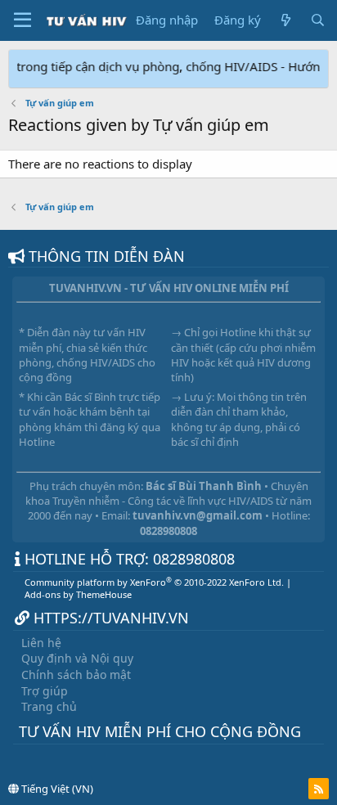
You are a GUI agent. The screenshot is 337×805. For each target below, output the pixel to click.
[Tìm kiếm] (318, 20)
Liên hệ (41, 642)
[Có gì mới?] (285, 20)
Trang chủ (49, 706)
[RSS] (318, 788)
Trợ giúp (44, 691)
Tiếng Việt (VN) (56, 788)
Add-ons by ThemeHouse (78, 594)
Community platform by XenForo (154, 582)
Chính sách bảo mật (76, 674)
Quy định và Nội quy (77, 658)
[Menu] (22, 20)
